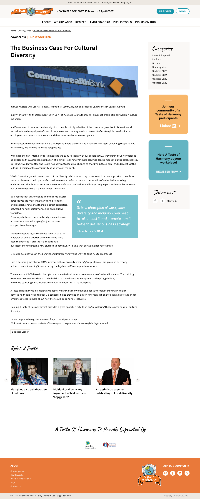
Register (165, 11)
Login (183, 11)
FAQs (12, 482)
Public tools (122, 22)
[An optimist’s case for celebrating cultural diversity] (115, 371)
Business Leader (20, 331)
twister (187, 473)
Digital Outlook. (180, 496)
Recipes (156, 59)
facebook (172, 473)
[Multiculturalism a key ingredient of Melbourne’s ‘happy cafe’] (72, 371)
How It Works (16, 475)
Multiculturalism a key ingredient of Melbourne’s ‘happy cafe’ (69, 393)
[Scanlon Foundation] (91, 445)
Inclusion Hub (145, 22)
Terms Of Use (49, 496)
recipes (80, 22)
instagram (165, 473)
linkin (180, 473)
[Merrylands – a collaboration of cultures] (29, 371)
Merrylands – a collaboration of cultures (29, 391)
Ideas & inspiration (162, 55)
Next (138, 380)
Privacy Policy (36, 496)
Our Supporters (17, 471)
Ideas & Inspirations (20, 478)
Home (13, 30)
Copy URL (172, 201)
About (14, 465)
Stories (156, 63)
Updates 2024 (159, 75)
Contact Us (15, 486)
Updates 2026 (159, 82)
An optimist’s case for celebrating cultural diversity (114, 391)
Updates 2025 (159, 78)
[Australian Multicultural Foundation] (109, 445)
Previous (6, 380)
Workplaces (63, 22)
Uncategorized (24, 30)
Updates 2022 (159, 71)
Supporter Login (64, 496)
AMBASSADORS (100, 22)
